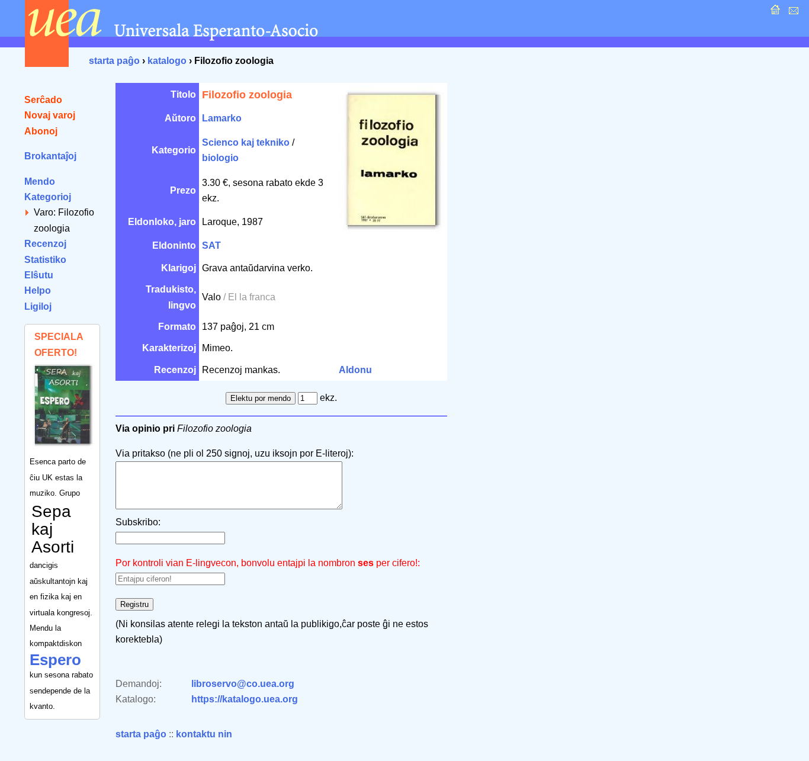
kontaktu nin (204, 734)
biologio (220, 158)
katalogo (167, 61)
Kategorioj (47, 197)
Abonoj (40, 131)
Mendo (39, 181)
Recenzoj (45, 244)
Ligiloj (38, 306)
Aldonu (355, 370)
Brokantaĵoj (50, 156)
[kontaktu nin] (792, 13)
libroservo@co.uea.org (242, 684)
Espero (55, 659)
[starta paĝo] (774, 13)
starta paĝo (114, 61)
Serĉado (43, 100)
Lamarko (222, 118)
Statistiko (45, 260)
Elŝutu (38, 275)
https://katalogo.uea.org (244, 699)
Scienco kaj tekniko (246, 142)
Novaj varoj (49, 115)
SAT (211, 245)
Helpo (37, 290)
